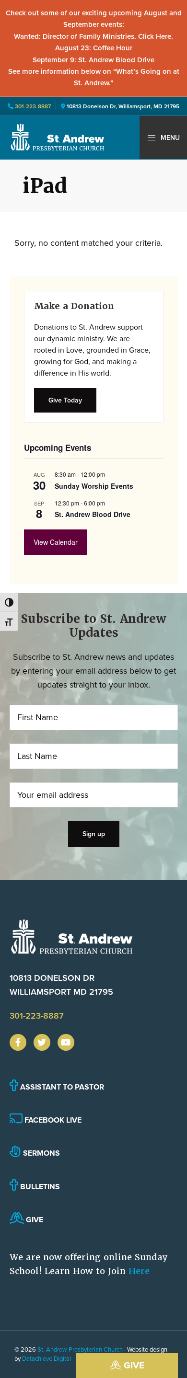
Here (139, 1270)
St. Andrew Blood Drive (92, 514)
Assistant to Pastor (61, 1086)
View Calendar (56, 542)
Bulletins (39, 1186)
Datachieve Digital (46, 1358)
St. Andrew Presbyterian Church (80, 1349)
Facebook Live (52, 1119)
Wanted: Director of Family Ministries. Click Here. (93, 36)
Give (132, 1365)
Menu (169, 137)
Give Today (65, 400)
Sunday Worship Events (94, 486)
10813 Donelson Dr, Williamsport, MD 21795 (123, 106)
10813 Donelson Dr (61, 985)
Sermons (40, 1153)
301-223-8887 (32, 106)
